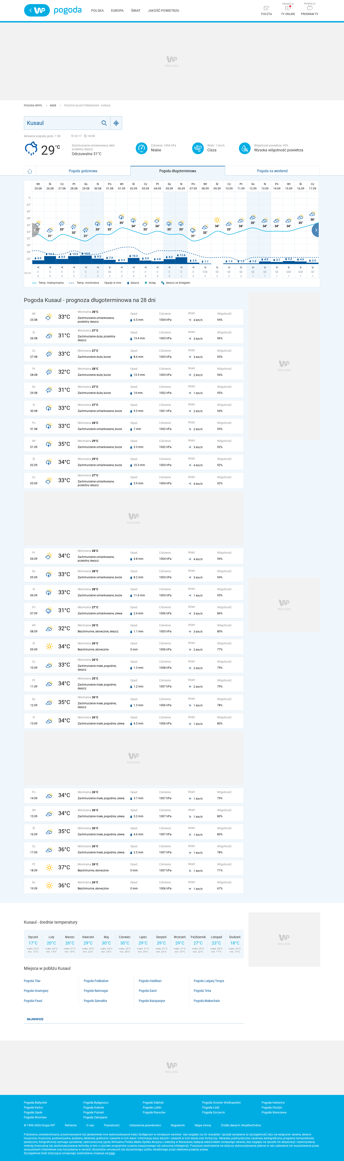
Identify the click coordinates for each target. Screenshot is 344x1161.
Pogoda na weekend (272, 170)
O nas (90, 1125)
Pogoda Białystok (35, 1102)
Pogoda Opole (33, 1112)
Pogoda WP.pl (33, 105)
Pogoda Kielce (33, 1107)
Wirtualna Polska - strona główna (37, 10)
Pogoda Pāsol (33, 1001)
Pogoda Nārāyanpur (152, 1001)
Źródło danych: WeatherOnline (241, 1125)
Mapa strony (203, 1125)
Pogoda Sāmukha (95, 1001)
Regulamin (178, 1125)
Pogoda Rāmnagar (96, 991)
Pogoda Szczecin (213, 1112)
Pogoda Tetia (202, 991)
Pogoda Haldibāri (150, 981)
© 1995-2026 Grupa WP (39, 1125)
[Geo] (116, 123)
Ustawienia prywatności (145, 1125)
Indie (53, 105)
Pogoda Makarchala (207, 1001)
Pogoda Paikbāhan (96, 981)
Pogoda (67, 10)
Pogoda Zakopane (95, 1117)
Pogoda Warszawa (274, 1112)
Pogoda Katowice (273, 1102)
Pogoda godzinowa (83, 170)
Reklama (71, 1125)
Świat (135, 10)
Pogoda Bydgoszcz (95, 1102)
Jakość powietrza (163, 10)
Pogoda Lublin (152, 1107)
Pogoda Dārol (148, 991)
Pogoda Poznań (93, 1112)
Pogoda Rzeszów (154, 1112)
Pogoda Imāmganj (36, 991)
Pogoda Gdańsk (153, 1102)
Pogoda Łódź (210, 1107)
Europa (117, 10)
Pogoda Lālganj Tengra (209, 981)
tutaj (112, 1153)
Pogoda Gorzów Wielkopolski (221, 1102)
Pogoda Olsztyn (272, 1107)
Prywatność (112, 1125)
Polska (97, 10)
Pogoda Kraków (93, 1107)
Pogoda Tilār (32, 981)
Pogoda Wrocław (35, 1117)
